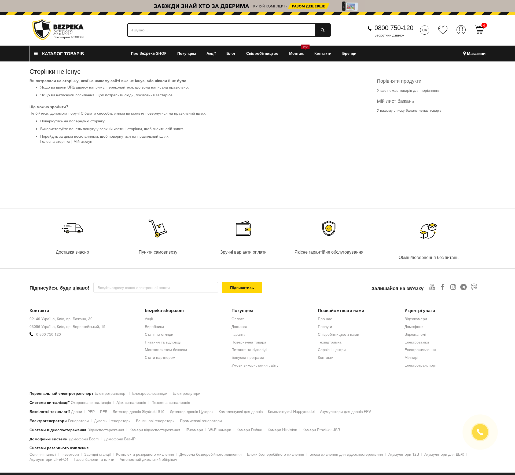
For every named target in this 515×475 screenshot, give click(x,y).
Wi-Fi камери (219, 429)
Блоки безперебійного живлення (275, 454)
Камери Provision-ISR (321, 429)
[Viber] (474, 286)
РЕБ (103, 411)
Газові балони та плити (94, 459)
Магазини (476, 53)
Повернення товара (248, 342)
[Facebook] (442, 286)
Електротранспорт (420, 365)
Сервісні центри (332, 349)
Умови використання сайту (254, 365)
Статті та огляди (159, 334)
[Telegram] (463, 286)
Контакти (325, 357)
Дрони (76, 411)
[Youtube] (432, 286)
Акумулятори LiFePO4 (49, 459)
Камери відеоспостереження (155, 429)
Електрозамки (416, 342)
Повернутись (51, 120)
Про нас (325, 318)
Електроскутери (186, 393)
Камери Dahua (249, 429)
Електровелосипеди (149, 393)
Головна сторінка (55, 141)
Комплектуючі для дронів (241, 411)
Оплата (238, 318)
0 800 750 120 (48, 334)
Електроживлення (420, 349)
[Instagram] (453, 286)
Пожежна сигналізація (171, 402)
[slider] (257, 6)
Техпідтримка (329, 342)
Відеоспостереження (105, 429)
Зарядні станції (97, 454)
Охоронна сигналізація (91, 402)
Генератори (78, 420)
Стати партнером (160, 357)
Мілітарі (411, 357)
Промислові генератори (201, 420)
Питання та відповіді (163, 342)
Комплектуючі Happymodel (291, 411)
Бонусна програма (247, 357)
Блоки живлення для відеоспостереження (346, 454)
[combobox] (229, 30)
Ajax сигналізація (131, 402)
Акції (149, 318)
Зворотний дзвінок (389, 35)
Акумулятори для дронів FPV (345, 411)
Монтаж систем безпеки (166, 349)
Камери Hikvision (282, 429)
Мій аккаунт (83, 141)
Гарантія (239, 334)
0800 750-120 (393, 27)
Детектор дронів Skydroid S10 (138, 411)
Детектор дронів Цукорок (191, 411)
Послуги (325, 326)
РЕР (91, 411)
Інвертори (70, 454)
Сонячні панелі (43, 454)
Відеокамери (415, 318)
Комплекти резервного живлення (145, 454)
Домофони (414, 326)
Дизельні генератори (112, 420)
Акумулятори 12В (403, 454)
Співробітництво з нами (338, 334)
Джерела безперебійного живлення (210, 454)
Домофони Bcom (84, 438)
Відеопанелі (415, 334)
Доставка (239, 326)
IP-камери (194, 429)
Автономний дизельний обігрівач (148, 459)
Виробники (154, 326)
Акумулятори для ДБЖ (444, 454)
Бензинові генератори (155, 420)
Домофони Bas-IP (119, 438)
